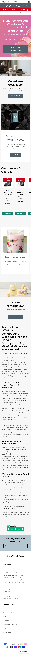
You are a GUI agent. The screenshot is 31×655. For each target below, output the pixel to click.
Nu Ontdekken (15, 95)
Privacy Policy (7, 628)
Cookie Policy (7, 632)
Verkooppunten (7, 616)
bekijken (15, 154)
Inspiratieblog (7, 620)
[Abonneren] (25, 546)
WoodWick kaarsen (13, 396)
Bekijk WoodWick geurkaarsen (15, 46)
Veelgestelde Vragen (9, 613)
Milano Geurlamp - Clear (20, 192)
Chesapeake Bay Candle (11, 427)
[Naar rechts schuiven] (19, 220)
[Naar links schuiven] (12, 220)
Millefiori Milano (7, 417)
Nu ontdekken (15, 316)
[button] (3, 6)
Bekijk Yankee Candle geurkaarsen (15, 51)
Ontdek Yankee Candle (14, 265)
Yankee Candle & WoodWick (14, 650)
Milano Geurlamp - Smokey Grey (8, 193)
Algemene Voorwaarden (10, 624)
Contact (5, 609)
